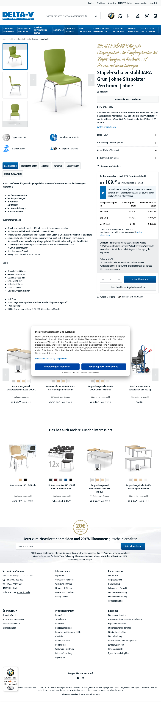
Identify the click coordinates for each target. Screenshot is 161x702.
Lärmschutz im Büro (116, 645)
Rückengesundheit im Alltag (119, 628)
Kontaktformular (23, 592)
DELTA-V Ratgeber (125, 3)
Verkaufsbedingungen (64, 580)
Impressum (59, 575)
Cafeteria (59, 636)
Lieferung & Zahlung (63, 588)
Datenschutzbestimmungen (83, 553)
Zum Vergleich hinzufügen (132, 296)
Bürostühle (59, 624)
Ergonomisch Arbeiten (117, 624)
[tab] (10, 165)
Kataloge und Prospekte (118, 588)
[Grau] (61, 480)
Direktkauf (101, 3)
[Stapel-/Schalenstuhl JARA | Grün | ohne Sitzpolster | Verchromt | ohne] (62, 80)
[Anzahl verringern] (103, 279)
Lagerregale (60, 657)
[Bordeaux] (56, 480)
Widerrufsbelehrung (63, 584)
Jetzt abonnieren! (133, 546)
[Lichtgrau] (13, 381)
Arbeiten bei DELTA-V (11, 624)
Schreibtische (60, 619)
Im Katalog (104, 91)
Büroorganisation (62, 640)
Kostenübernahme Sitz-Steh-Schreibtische (125, 619)
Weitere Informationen (106, 127)
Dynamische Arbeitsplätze (118, 653)
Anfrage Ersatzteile (115, 601)
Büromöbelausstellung (117, 592)
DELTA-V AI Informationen (13, 619)
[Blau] (66, 480)
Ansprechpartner (141, 3)
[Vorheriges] (33, 80)
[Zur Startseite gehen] (18, 15)
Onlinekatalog (114, 584)
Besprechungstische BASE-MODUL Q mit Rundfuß (100, 388)
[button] (15, 56)
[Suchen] (96, 15)
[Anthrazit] (51, 480)
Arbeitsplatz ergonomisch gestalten (122, 640)
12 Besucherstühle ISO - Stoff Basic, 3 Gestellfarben (61, 487)
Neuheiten (112, 3)
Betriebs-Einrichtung (63, 653)
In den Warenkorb (139, 279)
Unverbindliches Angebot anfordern (128, 287)
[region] (48, 85)
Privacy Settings (61, 597)
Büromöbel (59, 615)
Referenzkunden (9, 628)
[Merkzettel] (129, 16)
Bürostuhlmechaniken (117, 615)
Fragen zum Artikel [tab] (13, 173)
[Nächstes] (91, 80)
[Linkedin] (83, 678)
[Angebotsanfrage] (155, 16)
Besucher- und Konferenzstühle (68, 632)
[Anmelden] (138, 16)
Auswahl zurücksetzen (111, 166)
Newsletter (154, 3)
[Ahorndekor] (23, 381)
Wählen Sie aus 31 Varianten (128, 99)
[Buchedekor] (18, 381)
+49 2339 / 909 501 (13, 584)
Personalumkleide (115, 649)
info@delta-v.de (11, 588)
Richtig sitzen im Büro (117, 632)
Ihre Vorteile (113, 575)
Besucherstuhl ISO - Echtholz (22, 485)
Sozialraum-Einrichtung (64, 649)
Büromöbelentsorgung (117, 597)
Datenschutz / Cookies (64, 592)
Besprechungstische (63, 628)
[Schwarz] (25, 480)
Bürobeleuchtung (115, 636)
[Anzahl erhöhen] (119, 279)
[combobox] (68, 15)
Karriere (91, 3)
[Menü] (16, 668)
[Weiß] (29, 381)
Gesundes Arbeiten (10, 615)
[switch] (10, 688)
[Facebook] (78, 678)
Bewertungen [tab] (73, 165)
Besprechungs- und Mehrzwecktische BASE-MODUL (21, 388)
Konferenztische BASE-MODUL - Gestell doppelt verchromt (60, 388)
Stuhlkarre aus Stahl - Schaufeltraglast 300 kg (140, 388)
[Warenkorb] (146, 16)
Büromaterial (60, 645)
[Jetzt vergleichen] (120, 16)
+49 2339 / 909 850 (14, 580)
